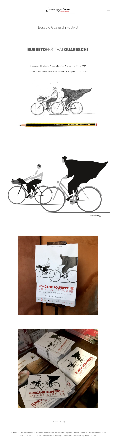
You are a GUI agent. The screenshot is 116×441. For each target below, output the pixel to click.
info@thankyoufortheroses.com (63, 435)
